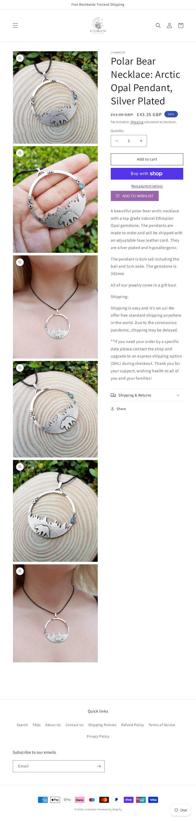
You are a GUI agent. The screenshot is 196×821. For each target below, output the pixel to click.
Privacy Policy (98, 736)
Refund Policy (132, 725)
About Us (53, 725)
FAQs (37, 725)
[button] (15, 25)
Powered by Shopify (109, 809)
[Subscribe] (98, 766)
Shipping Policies (102, 725)
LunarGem (90, 809)
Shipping (136, 122)
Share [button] (121, 408)
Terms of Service (162, 725)
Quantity (117, 131)
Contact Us (75, 725)
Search (22, 725)
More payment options (147, 186)
